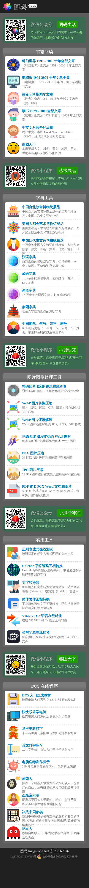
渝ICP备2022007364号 (23, 856)
